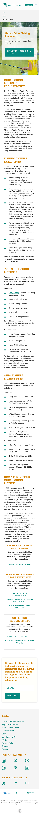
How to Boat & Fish (10, 728)
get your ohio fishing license (17, 52)
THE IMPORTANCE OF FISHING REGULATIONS (19, 601)
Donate (5, 749)
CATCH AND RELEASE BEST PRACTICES (19, 607)
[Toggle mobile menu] (36, 5)
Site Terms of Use (10, 737)
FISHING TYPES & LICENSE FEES (19, 637)
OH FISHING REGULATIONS (19, 564)
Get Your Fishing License (13, 722)
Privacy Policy (8, 743)
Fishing (4, 16)
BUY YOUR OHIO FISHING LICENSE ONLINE (19, 642)
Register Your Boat (10, 725)
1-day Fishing (14, 293)
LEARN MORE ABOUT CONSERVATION (19, 594)
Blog (4, 734)
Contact (5, 746)
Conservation (8, 731)
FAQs (4, 740)
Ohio (3, 12)
